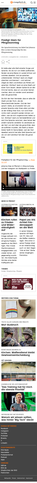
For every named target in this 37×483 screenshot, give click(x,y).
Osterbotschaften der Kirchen (9, 205)
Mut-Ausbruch (9, 325)
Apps (3, 460)
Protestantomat (7, 455)
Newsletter (5, 452)
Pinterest (4, 436)
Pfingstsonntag (11, 271)
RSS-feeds (5, 450)
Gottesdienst (24, 57)
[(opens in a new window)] (18, 149)
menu (2, 2)
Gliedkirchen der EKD (9, 470)
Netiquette (7, 478)
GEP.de (3, 465)
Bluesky (4, 438)
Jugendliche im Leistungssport (14, 384)
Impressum (29, 478)
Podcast (4, 457)
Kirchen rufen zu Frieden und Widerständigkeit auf (9, 225)
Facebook (4, 428)
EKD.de (3, 468)
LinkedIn (4, 443)
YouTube (4, 433)
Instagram (5, 431)
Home (3, 61)
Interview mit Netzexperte (12, 414)
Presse (14, 478)
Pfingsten (19, 271)
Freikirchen (5, 473)
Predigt (3, 271)
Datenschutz (21, 478)
